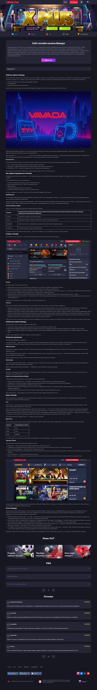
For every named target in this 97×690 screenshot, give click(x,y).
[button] (95, 18)
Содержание (34, 667)
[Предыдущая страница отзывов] (43, 656)
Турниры (26, 667)
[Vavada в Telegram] (81, 2)
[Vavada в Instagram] (78, 673)
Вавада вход (48, 60)
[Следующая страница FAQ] (53, 590)
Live (14, 667)
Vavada (84, 49)
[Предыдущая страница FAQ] (43, 590)
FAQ (41, 667)
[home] (12, 2)
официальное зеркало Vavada (22, 155)
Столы (20, 667)
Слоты (9, 667)
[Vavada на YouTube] (88, 673)
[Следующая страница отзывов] (53, 656)
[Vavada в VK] (81, 673)
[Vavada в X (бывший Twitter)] (84, 673)
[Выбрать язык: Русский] (88, 2)
